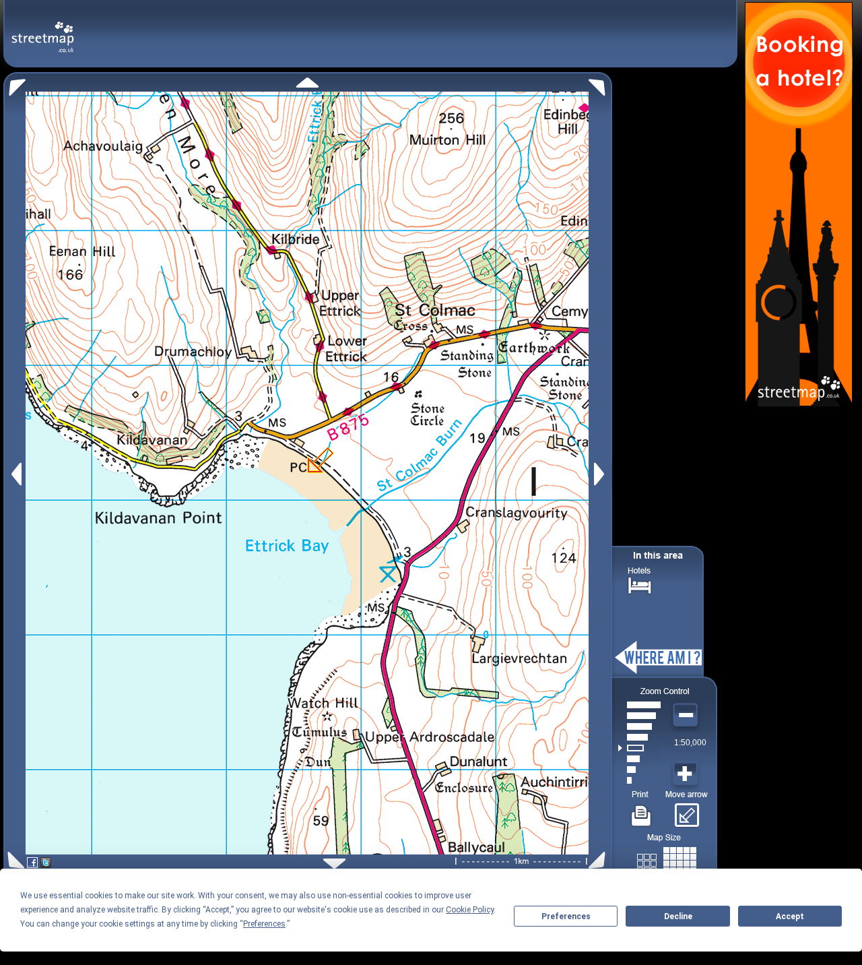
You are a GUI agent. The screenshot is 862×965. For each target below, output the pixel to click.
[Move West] (15, 474)
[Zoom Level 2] (639, 769)
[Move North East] (600, 84)
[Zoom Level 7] (639, 715)
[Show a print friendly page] (641, 810)
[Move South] (334, 863)
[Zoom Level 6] (639, 726)
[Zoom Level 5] (639, 737)
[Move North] (307, 82)
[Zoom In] (687, 774)
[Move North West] (14, 84)
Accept (790, 916)
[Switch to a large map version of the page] (666, 861)
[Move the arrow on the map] (686, 810)
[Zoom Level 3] (639, 758)
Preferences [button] (264, 924)
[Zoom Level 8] (639, 705)
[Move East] (601, 474)
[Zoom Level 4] (639, 748)
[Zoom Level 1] (639, 780)
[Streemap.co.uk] (42, 29)
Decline (678, 916)
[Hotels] (639, 583)
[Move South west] (13, 860)
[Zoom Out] (687, 716)
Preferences (566, 916)
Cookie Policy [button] (470, 909)
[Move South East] (600, 860)
